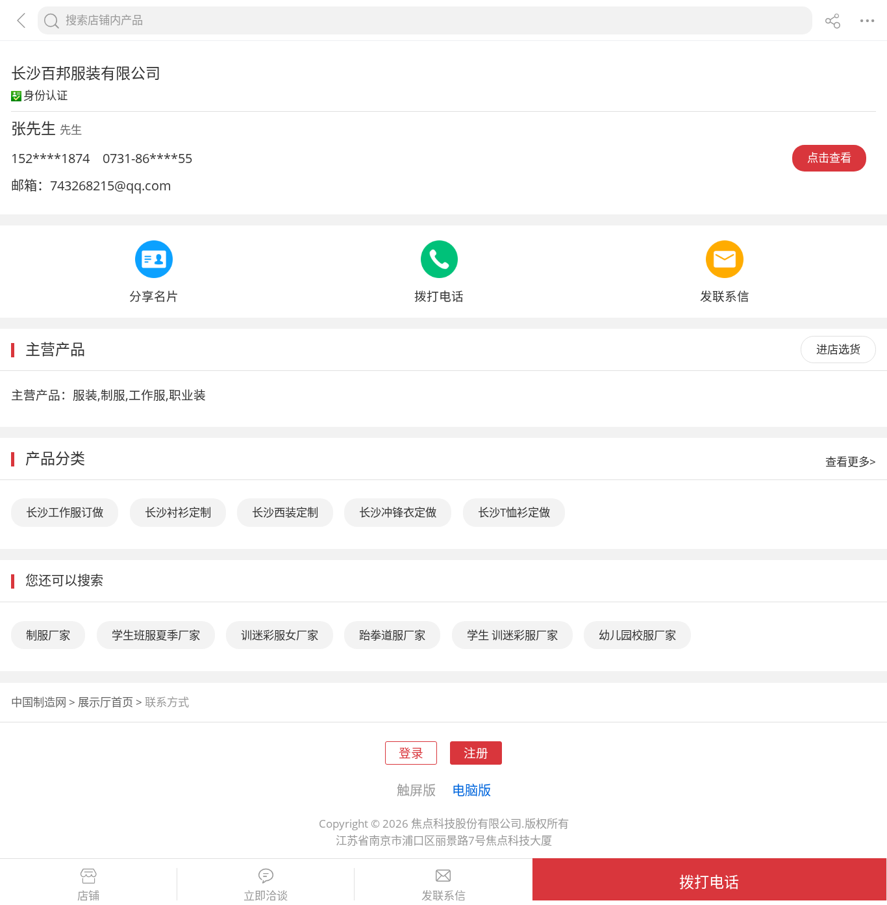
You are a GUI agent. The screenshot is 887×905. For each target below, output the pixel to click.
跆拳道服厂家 (392, 635)
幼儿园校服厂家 (637, 635)
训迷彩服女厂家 (279, 635)
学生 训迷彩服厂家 (512, 635)
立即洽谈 (266, 895)
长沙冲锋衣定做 (397, 512)
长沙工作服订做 (64, 512)
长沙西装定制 (285, 512)
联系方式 (167, 702)
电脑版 (471, 790)
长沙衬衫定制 (178, 512)
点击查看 (829, 157)
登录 (411, 753)
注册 (476, 753)
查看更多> (850, 461)
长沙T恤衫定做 (514, 512)
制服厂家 (48, 635)
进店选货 (838, 349)
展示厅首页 (105, 702)
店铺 (88, 895)
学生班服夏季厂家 (156, 635)
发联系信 (443, 895)
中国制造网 (38, 702)
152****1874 (50, 158)
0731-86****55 (147, 158)
